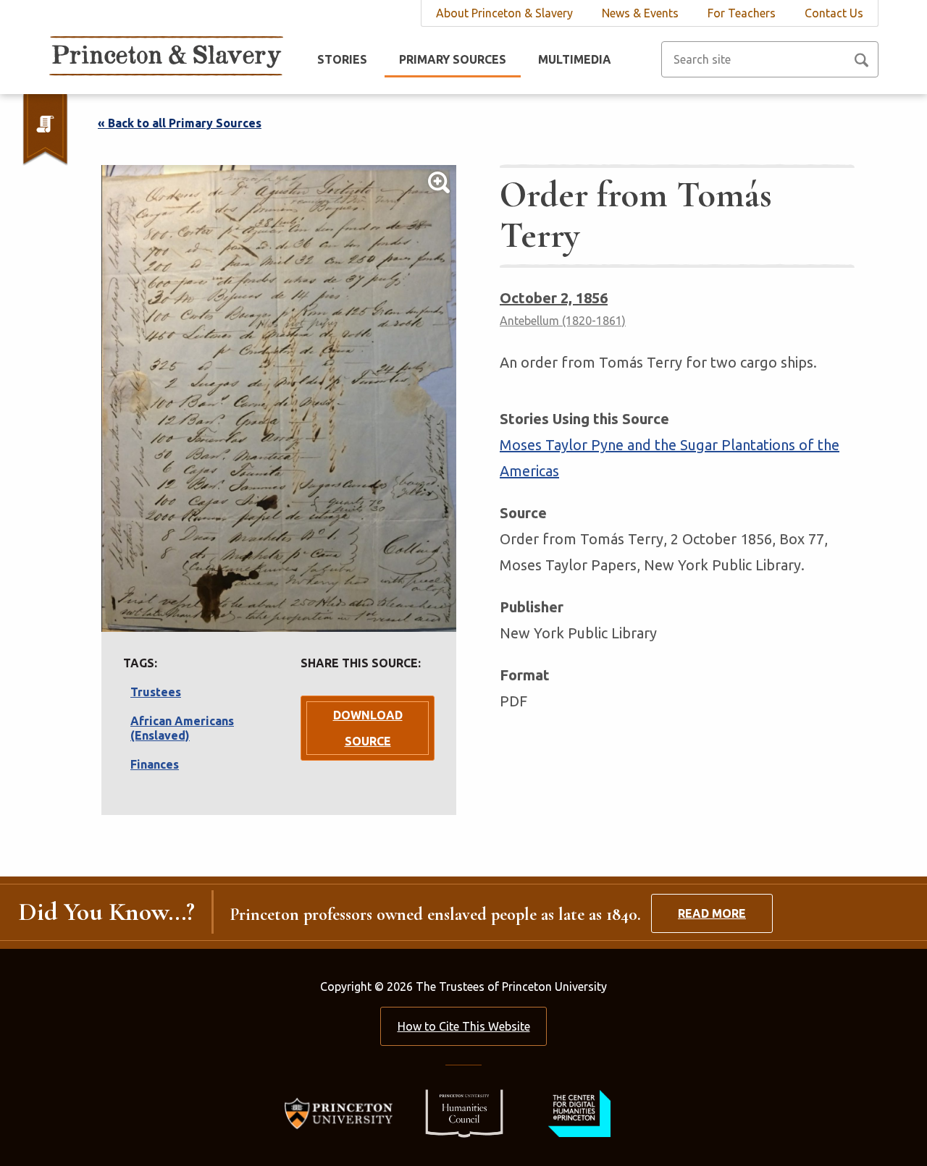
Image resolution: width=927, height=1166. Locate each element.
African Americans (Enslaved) (182, 728)
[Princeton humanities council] (457, 1111)
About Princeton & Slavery (504, 13)
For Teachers (742, 13)
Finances (154, 764)
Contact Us (834, 13)
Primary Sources (452, 59)
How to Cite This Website (464, 1026)
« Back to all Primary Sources (179, 123)
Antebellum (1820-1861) (563, 320)
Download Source (368, 728)
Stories (342, 59)
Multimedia (574, 59)
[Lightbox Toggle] (278, 398)
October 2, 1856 (554, 298)
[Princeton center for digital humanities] (577, 1111)
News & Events (640, 13)
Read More (712, 913)
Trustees (155, 691)
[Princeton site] (343, 1111)
